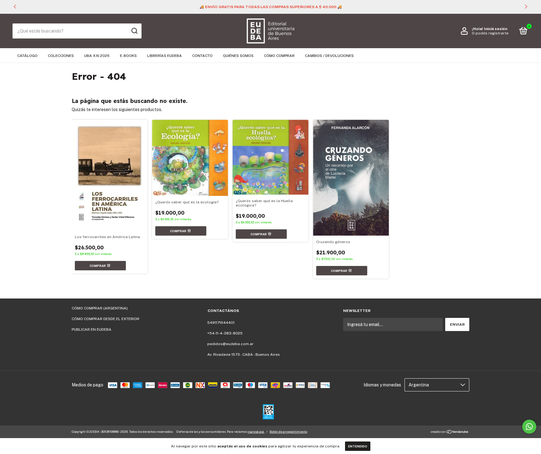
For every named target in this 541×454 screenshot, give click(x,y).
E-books (128, 56)
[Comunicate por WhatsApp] (529, 427)
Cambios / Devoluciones (329, 56)
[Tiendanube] (449, 432)
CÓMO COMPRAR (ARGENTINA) (100, 308)
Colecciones (61, 56)
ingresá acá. (256, 431)
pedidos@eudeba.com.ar (230, 344)
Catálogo (27, 56)
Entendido (357, 446)
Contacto (202, 56)
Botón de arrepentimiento (288, 431)
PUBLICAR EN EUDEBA (91, 329)
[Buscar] (134, 31)
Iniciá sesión (495, 29)
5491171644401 (220, 322)
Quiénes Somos (238, 56)
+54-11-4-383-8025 (225, 333)
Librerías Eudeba (164, 56)
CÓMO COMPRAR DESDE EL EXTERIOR (105, 319)
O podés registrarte (490, 33)
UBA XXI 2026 (97, 56)
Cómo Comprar (279, 56)
